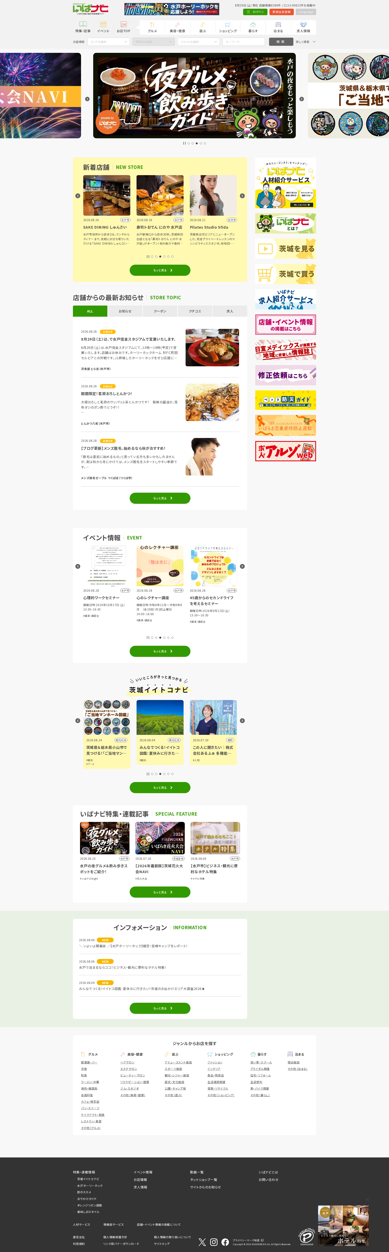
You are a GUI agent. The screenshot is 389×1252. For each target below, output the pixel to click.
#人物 (196, 760)
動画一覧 (197, 1172)
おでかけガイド (87, 1199)
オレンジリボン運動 (89, 1205)
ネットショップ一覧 (203, 1179)
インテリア (214, 1069)
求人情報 (303, 30)
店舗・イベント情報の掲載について (159, 1224)
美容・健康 (177, 30)
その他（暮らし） (260, 1095)
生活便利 (256, 1082)
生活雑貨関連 (216, 1082)
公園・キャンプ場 (175, 1088)
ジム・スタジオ (129, 1088)
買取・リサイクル (217, 1088)
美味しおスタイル (88, 1212)
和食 (84, 1075)
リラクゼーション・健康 (134, 1082)
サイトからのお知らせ (205, 1187)
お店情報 (140, 1179)
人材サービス (81, 1224)
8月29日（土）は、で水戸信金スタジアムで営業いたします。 (128, 339)
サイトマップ (162, 1244)
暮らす (253, 30)
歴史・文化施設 (174, 1082)
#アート (90, 764)
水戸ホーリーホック (90, 1186)
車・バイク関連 (259, 1088)
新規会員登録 (282, 12)
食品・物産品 (215, 1075)
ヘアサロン (127, 1062)
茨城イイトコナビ (88, 1179)
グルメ (152, 30)
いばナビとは (268, 1172)
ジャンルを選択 (190, 42)
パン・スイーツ (90, 1108)
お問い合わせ (269, 1179)
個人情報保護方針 (115, 1237)
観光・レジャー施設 (177, 1075)
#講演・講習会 (91, 615)
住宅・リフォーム (260, 1075)
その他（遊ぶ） (173, 1095)
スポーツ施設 (173, 1069)
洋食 (84, 1069)
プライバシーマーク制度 (246, 1240)
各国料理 (87, 1095)
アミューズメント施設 (178, 1062)
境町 (230, 740)
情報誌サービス (114, 1224)
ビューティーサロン (132, 1075)
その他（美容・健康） (133, 1095)
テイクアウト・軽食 (93, 1115)
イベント (103, 30)
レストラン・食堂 (91, 1121)
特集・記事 (83, 30)
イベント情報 (143, 1172)
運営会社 (79, 1237)
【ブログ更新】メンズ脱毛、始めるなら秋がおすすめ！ (123, 448)
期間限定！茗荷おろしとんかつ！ (107, 393)
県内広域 (121, 740)
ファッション (214, 1062)
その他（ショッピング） (221, 1095)
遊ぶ (202, 30)
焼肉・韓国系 (89, 1088)
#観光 (89, 760)
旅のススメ (84, 1192)
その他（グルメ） (91, 1128)
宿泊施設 (294, 1062)
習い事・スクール (261, 1062)
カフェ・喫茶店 (90, 1102)
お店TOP (123, 30)
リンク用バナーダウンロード (121, 1244)
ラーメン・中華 (90, 1082)
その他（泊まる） (298, 1069)
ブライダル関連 (260, 1069)
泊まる (278, 30)
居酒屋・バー (89, 1062)
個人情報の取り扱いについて (172, 1237)
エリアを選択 (98, 42)
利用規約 (79, 1244)
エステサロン (128, 1069)
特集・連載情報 (84, 1172)
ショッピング (228, 30)
